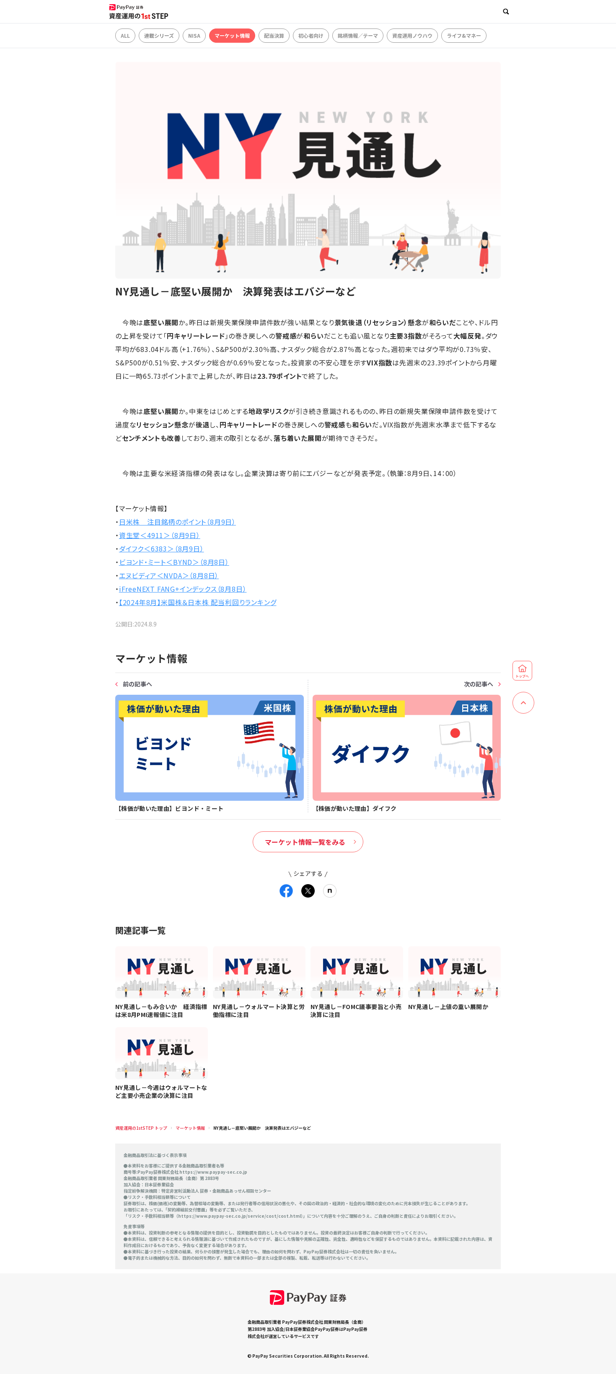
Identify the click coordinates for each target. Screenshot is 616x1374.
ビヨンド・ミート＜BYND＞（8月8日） (174, 562)
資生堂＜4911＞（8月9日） (159, 535)
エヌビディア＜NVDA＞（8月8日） (169, 575)
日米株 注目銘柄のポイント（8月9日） (177, 522)
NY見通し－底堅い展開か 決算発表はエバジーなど (262, 1128)
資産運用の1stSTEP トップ (141, 1128)
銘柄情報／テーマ (358, 35)
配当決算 (274, 35)
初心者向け (311, 35)
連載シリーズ (159, 35)
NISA (194, 35)
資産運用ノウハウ (412, 35)
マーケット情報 (232, 35)
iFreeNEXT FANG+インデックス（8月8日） (183, 589)
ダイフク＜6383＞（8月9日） (161, 548)
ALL (125, 35)
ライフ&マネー (464, 35)
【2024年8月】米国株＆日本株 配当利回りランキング (198, 602)
